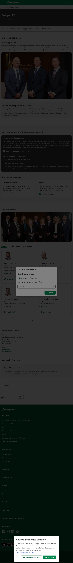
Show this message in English (25, 552)
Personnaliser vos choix (31, 557)
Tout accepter (49, 557)
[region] (36, 549)
